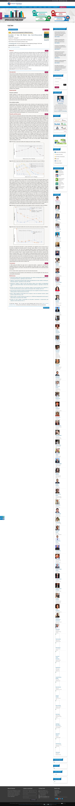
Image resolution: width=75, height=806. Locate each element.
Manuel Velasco (58, 425)
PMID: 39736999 (57, 36)
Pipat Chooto (58, 312)
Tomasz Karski (58, 229)
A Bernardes (58, 752)
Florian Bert (58, 629)
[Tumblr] (62, 1)
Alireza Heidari (58, 705)
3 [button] (57, 130)
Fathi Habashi (58, 647)
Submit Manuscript (58, 791)
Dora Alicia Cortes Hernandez (57, 657)
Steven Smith (58, 256)
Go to (46, 50)
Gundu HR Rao (58, 550)
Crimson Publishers (56, 803)
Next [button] (68, 103)
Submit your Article (59, 154)
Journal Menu (46, 29)
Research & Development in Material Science (60, 111)
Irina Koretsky (58, 522)
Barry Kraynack (58, 687)
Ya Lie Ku (57, 210)
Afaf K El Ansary (58, 743)
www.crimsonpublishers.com (37, 804)
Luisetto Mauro (58, 445)
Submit (57, 87)
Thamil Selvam (58, 237)
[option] (60, 103)
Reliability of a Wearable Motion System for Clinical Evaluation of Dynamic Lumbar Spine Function (59, 40)
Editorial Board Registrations (61, 152)
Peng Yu (57, 321)
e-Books (56, 794)
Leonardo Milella (58, 463)
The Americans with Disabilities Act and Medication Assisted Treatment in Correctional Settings (60, 46)
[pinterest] (59, 1)
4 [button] (59, 130)
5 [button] (57, 131)
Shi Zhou (57, 273)
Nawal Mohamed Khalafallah (58, 331)
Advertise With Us (59, 163)
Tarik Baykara (58, 247)
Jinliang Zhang (58, 513)
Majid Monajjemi (58, 435)
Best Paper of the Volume (60, 156)
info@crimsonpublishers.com (44, 796)
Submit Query (46, 307)
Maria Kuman (58, 417)
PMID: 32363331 (57, 70)
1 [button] (54, 130)
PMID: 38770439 (57, 49)
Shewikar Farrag (58, 282)
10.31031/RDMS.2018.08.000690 (15, 47)
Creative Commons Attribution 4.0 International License (24, 804)
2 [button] (56, 130)
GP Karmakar (58, 559)
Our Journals (57, 790)
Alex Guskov (58, 714)
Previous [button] (52, 103)
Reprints (57, 158)
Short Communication (13, 29)
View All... (65, 131)
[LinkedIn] (63, 1)
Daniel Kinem (58, 667)
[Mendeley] (66, 1)
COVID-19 (63, 7)
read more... (13, 796)
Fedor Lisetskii (58, 639)
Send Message (33, 799)
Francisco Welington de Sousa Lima (58, 619)
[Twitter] (61, 1)
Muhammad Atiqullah (60, 103)
